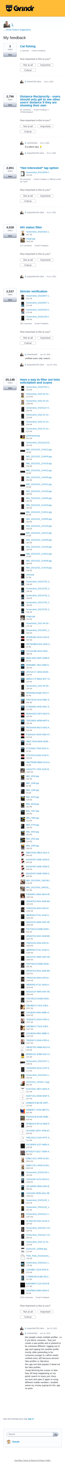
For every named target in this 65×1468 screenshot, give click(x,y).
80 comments (25, 179)
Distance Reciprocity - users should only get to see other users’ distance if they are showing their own (40, 101)
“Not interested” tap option (39, 168)
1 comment (24, 51)
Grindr (16, 1441)
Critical (30, 70)
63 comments (25, 110)
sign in (31, 1419)
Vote (10, 55)
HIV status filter (31, 227)
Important (46, 65)
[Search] (55, 1434)
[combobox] (30, 1434)
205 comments (26, 324)
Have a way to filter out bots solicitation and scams (40, 381)
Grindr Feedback (39, 51)
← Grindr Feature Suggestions (17, 30)
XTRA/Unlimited (26, 112)
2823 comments (26, 1297)
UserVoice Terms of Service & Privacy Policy (32, 1460)
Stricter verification (33, 291)
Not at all (29, 65)
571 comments (26, 246)
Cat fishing (28, 46)
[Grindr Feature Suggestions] (20, 8)
